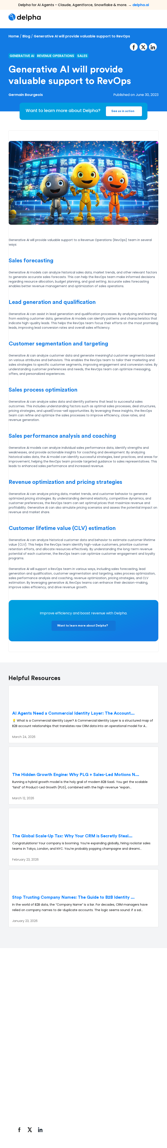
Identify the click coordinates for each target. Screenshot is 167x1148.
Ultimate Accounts (29, 1083)
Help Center (71, 1068)
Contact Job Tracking (31, 1076)
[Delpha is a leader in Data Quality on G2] (28, 1011)
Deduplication (25, 1068)
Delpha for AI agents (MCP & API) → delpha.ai (50, 1039)
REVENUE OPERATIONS (55, 55)
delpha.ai (140, 4)
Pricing (67, 1076)
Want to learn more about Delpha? (82, 625)
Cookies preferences (113, 1122)
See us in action (122, 111)
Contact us (118, 1076)
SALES (82, 55)
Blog (26, 36)
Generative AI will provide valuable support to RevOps (82, 36)
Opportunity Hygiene (31, 1091)
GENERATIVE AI (22, 55)
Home (13, 36)
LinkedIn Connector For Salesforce (32, 1101)
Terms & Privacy (80, 1122)
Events (114, 1060)
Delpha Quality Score (31, 1060)
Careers (115, 1068)
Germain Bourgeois (25, 94)
